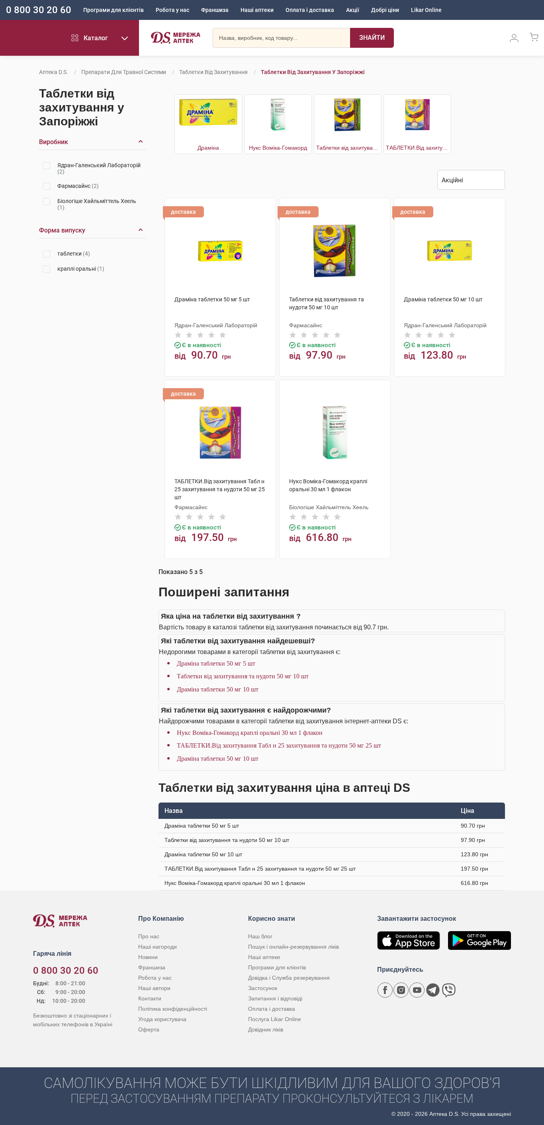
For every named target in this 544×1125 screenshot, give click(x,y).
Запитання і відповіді (275, 998)
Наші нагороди (157, 946)
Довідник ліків (265, 1029)
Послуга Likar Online (274, 1019)
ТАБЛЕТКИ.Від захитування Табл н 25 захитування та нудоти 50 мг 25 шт (279, 745)
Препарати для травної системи (123, 72)
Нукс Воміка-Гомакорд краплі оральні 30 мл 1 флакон (250, 732)
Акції (352, 10)
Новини (148, 957)
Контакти (149, 998)
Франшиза (215, 10)
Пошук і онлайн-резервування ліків (293, 946)
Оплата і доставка (310, 10)
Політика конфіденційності (172, 1009)
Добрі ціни (385, 10)
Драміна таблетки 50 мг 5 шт (216, 663)
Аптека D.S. (53, 72)
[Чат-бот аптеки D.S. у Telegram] (433, 990)
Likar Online (426, 10)
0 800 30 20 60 (38, 10)
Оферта (148, 1029)
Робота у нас (172, 10)
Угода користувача (162, 1019)
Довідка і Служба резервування (289, 978)
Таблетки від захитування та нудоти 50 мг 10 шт (243, 676)
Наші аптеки (257, 10)
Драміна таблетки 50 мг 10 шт (217, 689)
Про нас (148, 936)
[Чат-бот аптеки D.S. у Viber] (449, 990)
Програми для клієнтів (113, 10)
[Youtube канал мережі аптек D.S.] (417, 990)
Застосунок (262, 988)
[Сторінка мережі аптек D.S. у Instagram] (401, 990)
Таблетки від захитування (213, 72)
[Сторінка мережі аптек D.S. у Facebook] (385, 990)
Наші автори (154, 988)
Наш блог (260, 936)
